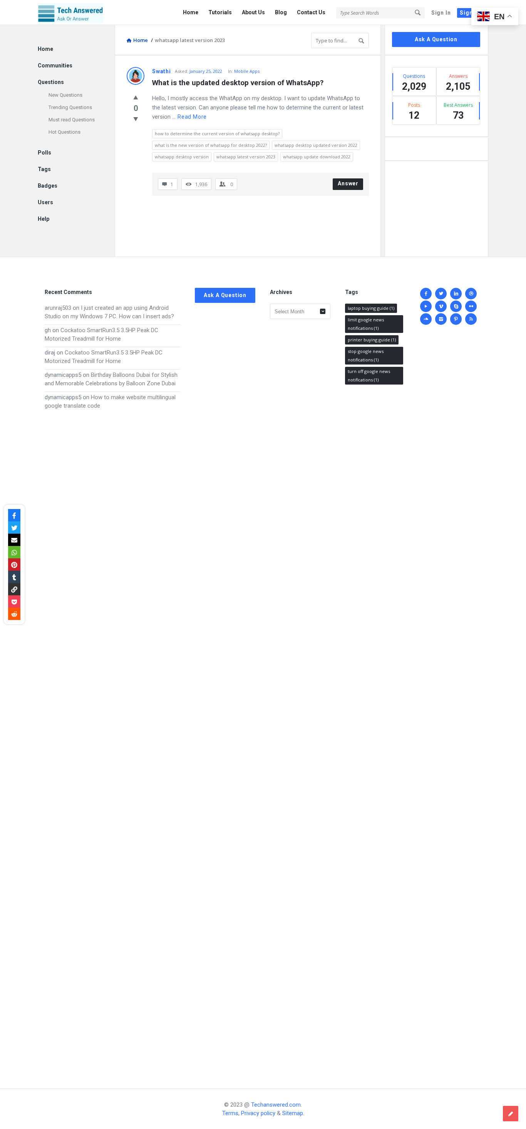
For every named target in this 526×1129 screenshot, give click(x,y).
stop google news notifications (366, 355)
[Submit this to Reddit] (14, 614)
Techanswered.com (276, 1104)
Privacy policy (258, 1113)
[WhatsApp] (14, 552)
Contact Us (311, 12)
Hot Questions (64, 132)
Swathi (161, 71)
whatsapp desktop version (182, 157)
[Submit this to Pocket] (14, 601)
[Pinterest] (456, 319)
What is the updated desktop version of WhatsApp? (237, 82)
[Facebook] (426, 293)
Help (43, 219)
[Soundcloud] (426, 319)
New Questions (65, 95)
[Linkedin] (456, 293)
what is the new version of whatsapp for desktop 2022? (211, 145)
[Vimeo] (441, 306)
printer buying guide (372, 340)
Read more (192, 117)
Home (190, 12)
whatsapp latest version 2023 (245, 157)
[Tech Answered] (76, 12)
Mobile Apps (247, 71)
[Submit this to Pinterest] (14, 564)
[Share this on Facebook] (14, 515)
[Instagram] (441, 319)
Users (45, 202)
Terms (230, 1113)
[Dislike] (135, 119)
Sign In (441, 13)
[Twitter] (441, 293)
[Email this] (14, 540)
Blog (281, 12)
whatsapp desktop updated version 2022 (316, 145)
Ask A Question (436, 39)
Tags (44, 169)
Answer (348, 183)
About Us (253, 12)
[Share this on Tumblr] (14, 577)
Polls (44, 153)
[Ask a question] (510, 1113)
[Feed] (471, 319)
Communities (55, 65)
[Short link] (14, 589)
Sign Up (471, 13)
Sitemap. (293, 1113)
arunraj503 (58, 307)
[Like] (135, 97)
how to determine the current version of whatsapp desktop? (217, 133)
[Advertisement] (112, 741)
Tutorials (220, 12)
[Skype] (456, 306)
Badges (47, 186)
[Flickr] (471, 306)
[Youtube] (426, 306)
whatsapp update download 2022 (316, 157)
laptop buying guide (371, 308)
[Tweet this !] (14, 527)
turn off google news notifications (369, 375)
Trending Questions (70, 107)
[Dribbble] (471, 293)
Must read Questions (72, 120)
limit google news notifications (366, 324)
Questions (51, 82)
